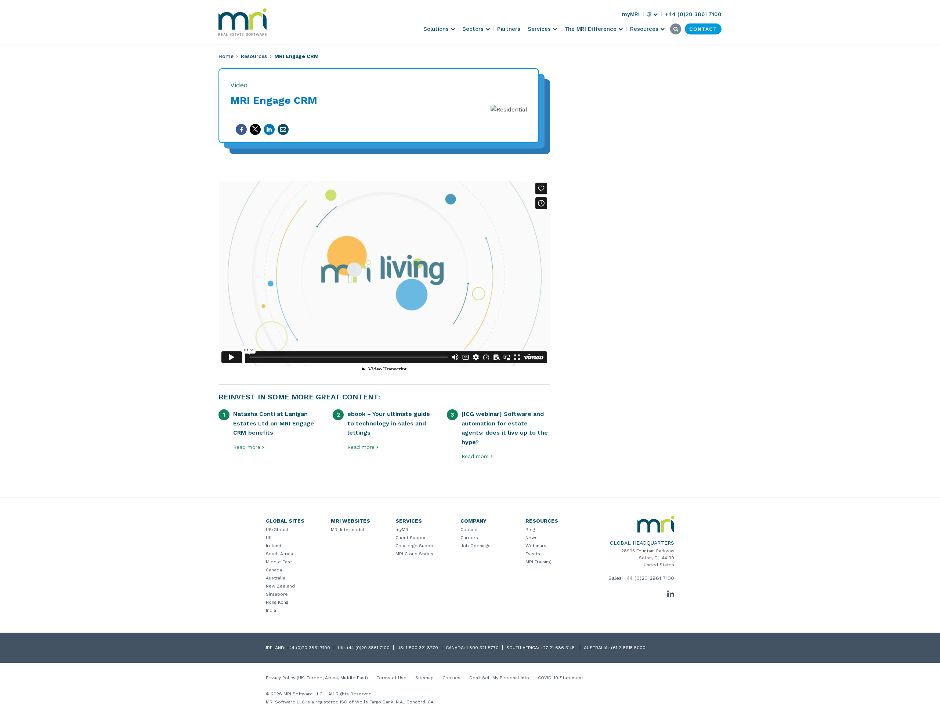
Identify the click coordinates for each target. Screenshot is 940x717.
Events (532, 553)
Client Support (411, 537)
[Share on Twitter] (255, 129)
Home (226, 56)
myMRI (402, 529)
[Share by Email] (283, 129)
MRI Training (538, 561)
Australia (275, 578)
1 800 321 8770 (422, 647)
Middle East (279, 561)
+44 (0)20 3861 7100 (648, 578)
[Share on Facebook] (241, 129)
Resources (254, 56)
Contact (469, 529)
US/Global (277, 529)
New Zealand (280, 586)
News (531, 537)
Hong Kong (277, 602)
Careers (469, 537)
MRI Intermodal (347, 529)
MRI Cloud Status (414, 553)
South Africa (279, 553)
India (271, 610)
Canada (274, 569)
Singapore (277, 594)
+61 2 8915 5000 (628, 647)
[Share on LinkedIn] (269, 129)
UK (269, 537)
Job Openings (475, 545)
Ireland (273, 545)
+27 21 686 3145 (558, 647)
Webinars (535, 545)
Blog (530, 529)
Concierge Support (416, 545)
